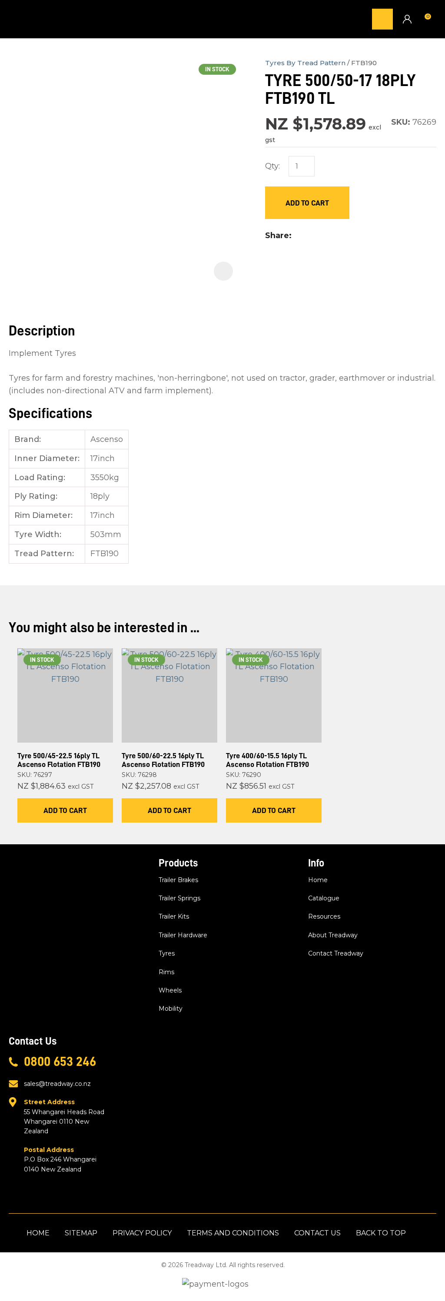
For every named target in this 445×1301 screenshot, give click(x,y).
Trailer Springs (179, 898)
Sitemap (81, 1233)
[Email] (323, 235)
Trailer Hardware (183, 935)
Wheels (170, 990)
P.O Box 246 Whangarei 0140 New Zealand (60, 1159)
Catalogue (323, 898)
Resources (324, 916)
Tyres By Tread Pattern (305, 63)
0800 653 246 (60, 1061)
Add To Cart (65, 810)
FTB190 (364, 63)
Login (407, 18)
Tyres (167, 953)
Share (277, 235)
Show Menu (14, 18)
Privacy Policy (142, 1233)
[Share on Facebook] (297, 236)
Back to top (381, 1233)
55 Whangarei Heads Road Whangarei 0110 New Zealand (64, 1116)
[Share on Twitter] (309, 236)
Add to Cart (307, 203)
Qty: (272, 166)
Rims (166, 972)
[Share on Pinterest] (337, 236)
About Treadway (333, 935)
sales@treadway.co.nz (57, 1084)
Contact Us (317, 1233)
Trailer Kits (174, 916)
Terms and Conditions (233, 1233)
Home (318, 880)
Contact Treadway (335, 953)
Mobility (171, 1008)
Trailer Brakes (178, 880)
